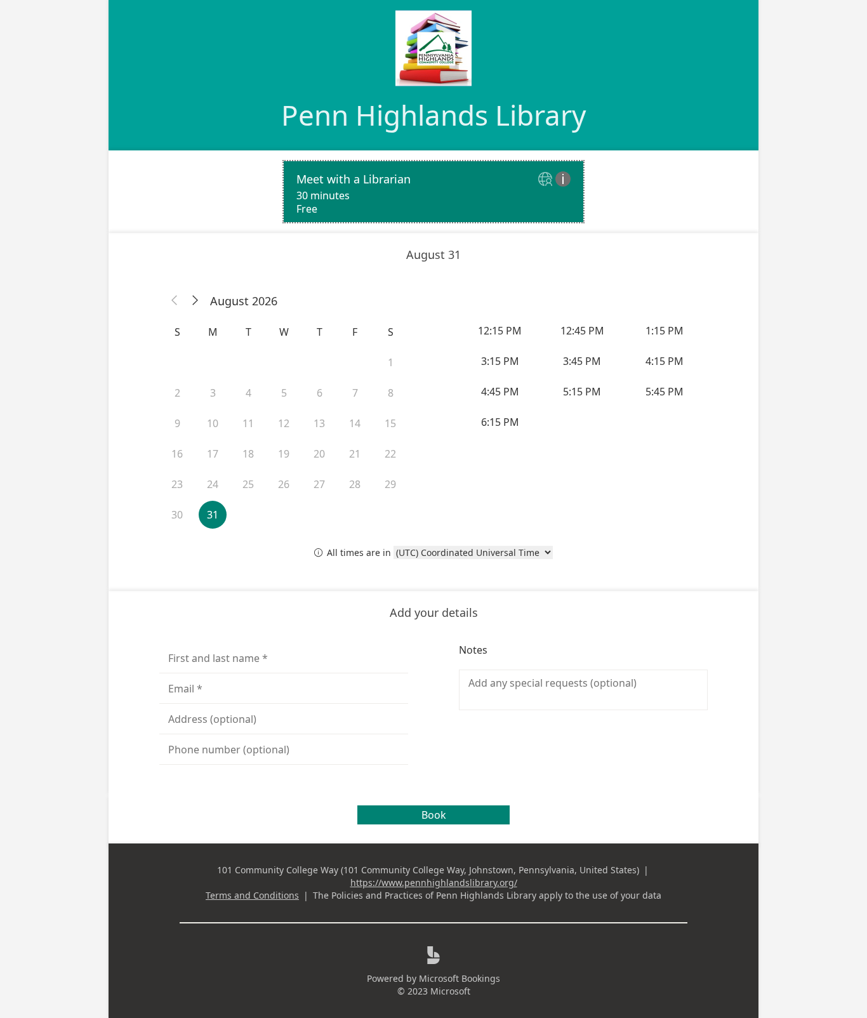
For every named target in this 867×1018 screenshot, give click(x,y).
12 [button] (283, 423)
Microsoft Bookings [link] (459, 978)
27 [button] (319, 484)
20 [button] (319, 454)
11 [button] (248, 423)
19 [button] (283, 454)
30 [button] (177, 515)
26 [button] (283, 484)
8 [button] (391, 393)
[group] (583, 376)
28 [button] (355, 484)
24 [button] (212, 484)
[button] (174, 301)
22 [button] (390, 454)
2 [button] (177, 393)
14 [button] (355, 423)
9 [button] (177, 423)
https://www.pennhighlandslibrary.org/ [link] (433, 882)
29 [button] (390, 484)
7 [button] (355, 393)
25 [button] (248, 484)
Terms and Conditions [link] (252, 895)
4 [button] (248, 393)
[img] (546, 179)
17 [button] (212, 454)
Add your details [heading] (434, 612)
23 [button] (177, 484)
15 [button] (390, 423)
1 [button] (391, 362)
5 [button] (284, 393)
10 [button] (212, 423)
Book (433, 815)
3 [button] (213, 393)
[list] (433, 191)
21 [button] (355, 454)
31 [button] (212, 515)
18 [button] (248, 454)
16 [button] (177, 454)
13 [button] (319, 423)
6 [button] (319, 393)
